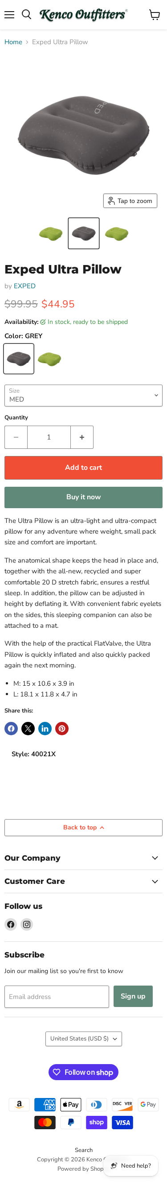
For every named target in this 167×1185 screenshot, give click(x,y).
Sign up (133, 996)
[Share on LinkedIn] (45, 728)
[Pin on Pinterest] (62, 728)
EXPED (25, 286)
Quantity (16, 417)
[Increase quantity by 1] (82, 437)
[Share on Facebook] (11, 728)
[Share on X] (28, 728)
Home (13, 42)
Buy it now (83, 497)
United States (79, 1039)
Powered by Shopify (83, 1169)
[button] (51, 233)
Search (84, 1150)
